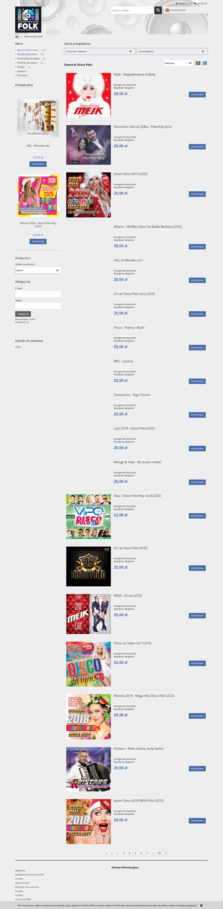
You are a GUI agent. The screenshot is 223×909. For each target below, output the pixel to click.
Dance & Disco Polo (27, 50)
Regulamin (20, 870)
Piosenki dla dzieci (27, 62)
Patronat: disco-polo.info (27, 887)
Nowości (21, 71)
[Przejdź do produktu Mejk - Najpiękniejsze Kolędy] (88, 95)
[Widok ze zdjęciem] (198, 63)
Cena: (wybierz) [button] (146, 51)
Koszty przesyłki (23, 899)
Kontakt (19, 878)
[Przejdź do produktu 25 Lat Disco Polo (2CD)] (88, 566)
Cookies (19, 895)
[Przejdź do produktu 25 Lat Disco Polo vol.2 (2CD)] (88, 294)
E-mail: (19, 288)
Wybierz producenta (25, 264)
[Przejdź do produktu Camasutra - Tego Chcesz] (88, 395)
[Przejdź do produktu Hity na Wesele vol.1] (88, 261)
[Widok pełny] (204, 63)
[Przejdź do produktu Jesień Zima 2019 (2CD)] (88, 194)
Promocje (22, 75)
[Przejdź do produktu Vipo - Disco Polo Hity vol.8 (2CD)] (88, 516)
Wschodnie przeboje (28, 58)
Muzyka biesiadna (27, 54)
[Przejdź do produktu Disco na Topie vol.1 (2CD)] (88, 664)
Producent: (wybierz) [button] (76, 51)
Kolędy (20, 67)
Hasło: (18, 300)
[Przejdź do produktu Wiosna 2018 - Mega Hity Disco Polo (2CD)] (88, 716)
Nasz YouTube (22, 882)
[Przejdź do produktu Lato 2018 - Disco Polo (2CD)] (88, 429)
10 (159, 853)
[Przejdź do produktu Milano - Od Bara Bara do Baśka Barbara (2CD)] (88, 227)
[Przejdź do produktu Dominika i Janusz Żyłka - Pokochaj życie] (88, 145)
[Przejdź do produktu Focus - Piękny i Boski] (88, 328)
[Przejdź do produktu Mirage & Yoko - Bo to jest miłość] (88, 463)
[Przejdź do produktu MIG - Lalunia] (88, 362)
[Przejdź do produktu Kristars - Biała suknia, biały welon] (88, 769)
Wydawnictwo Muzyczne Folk (29, 874)
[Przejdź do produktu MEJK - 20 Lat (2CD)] (88, 614)
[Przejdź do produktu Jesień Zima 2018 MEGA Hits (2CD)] (88, 821)
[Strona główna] (28, 19)
